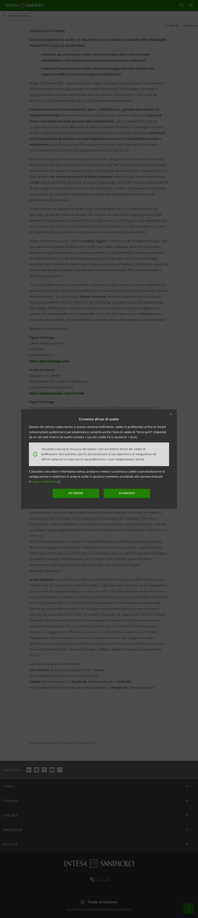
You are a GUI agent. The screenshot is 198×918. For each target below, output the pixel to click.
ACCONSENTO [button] (127, 493)
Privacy (35, 481)
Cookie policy (50, 481)
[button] (170, 413)
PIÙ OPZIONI (76, 493)
